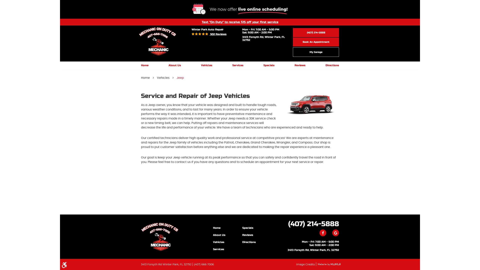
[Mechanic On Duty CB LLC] (159, 236)
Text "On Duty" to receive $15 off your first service (240, 22)
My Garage (316, 52)
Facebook (323, 233)
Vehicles (206, 65)
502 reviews (217, 34)
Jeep (180, 77)
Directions (332, 65)
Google (335, 233)
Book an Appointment (316, 42)
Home (144, 65)
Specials (268, 65)
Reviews (300, 65)
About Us (175, 65)
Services (237, 65)
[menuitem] (144, 66)
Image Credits (306, 264)
